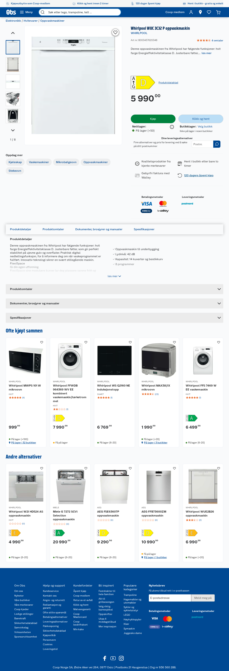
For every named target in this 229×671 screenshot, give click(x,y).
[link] (210, 40)
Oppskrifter (105, 614)
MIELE (56, 507)
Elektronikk (13, 20)
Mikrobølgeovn (66, 162)
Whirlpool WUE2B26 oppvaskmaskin (200, 513)
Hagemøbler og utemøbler (132, 601)
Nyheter (19, 595)
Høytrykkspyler (132, 619)
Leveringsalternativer (55, 621)
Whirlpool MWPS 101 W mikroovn (25, 387)
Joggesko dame (133, 633)
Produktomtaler (53, 229)
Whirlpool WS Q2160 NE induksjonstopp (113, 387)
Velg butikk (205, 126)
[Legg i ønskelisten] (115, 32)
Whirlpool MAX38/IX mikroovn (156, 387)
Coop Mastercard (80, 615)
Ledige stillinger (23, 613)
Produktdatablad (168, 82)
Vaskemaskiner (39, 162)
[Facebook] (105, 658)
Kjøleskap (15, 162)
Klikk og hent (81, 604)
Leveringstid (50, 649)
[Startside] (11, 12)
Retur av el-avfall (83, 600)
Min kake (78, 629)
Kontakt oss (50, 595)
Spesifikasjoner (144, 229)
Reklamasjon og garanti (52, 606)
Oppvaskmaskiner (52, 20)
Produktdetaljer (20, 229)
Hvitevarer (31, 20)
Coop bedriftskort (80, 623)
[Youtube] (113, 658)
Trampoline (130, 594)
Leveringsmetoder (193, 196)
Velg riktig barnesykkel (106, 608)
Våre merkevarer (23, 604)
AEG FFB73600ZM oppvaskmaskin (154, 513)
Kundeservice (51, 591)
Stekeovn (15, 170)
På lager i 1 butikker (155, 557)
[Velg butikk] (200, 12)
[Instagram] (121, 658)
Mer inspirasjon (107, 626)
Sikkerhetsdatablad (25, 623)
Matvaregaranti (82, 609)
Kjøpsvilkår (49, 635)
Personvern (49, 639)
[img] (26, 397)
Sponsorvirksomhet (25, 636)
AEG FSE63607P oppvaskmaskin (108, 513)
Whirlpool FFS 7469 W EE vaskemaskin (201, 387)
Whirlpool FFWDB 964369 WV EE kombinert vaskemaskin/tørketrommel (69, 393)
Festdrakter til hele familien (107, 593)
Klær (126, 623)
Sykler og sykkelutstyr (131, 609)
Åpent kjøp (79, 591)
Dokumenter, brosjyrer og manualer (98, 229)
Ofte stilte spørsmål (54, 612)
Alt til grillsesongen (106, 600)
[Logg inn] (191, 12)
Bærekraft (20, 618)
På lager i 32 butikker (23, 442)
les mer (206, 53)
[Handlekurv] (218, 12)
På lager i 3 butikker (155, 442)
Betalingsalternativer (55, 617)
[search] (42, 12)
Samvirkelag (21, 627)
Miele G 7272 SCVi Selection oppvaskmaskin (65, 515)
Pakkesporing (51, 626)
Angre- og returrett (54, 600)
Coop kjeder (21, 609)
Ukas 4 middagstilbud (107, 620)
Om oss (18, 591)
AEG (99, 507)
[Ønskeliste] (209, 12)
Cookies (47, 644)
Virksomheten (22, 632)
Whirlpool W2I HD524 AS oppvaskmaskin (26, 513)
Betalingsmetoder (152, 196)
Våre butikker (22, 600)
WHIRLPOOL (139, 33)
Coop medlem (81, 595)
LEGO (127, 614)
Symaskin (129, 628)
